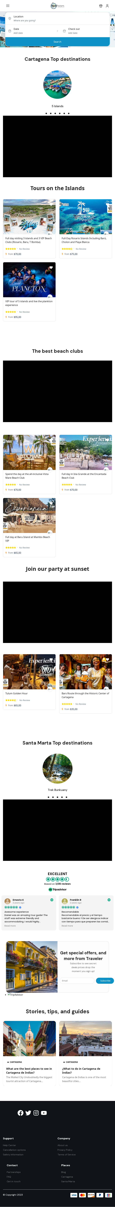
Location (18, 16)
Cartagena (67, 1176)
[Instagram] (36, 1113)
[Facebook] (21, 1113)
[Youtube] (44, 1113)
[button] (101, 6)
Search (57, 41)
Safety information (13, 1154)
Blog (63, 1172)
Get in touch (14, 1181)
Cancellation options (14, 1149)
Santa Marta (68, 1181)
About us (63, 1145)
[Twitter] (28, 1113)
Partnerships (14, 1172)
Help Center (9, 1145)
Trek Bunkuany (57, 790)
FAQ (9, 1176)
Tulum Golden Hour (16, 693)
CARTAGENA (16, 1062)
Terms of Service (67, 1154)
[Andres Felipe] (50, 234)
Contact (12, 1165)
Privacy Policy (65, 1149)
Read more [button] (10, 926)
